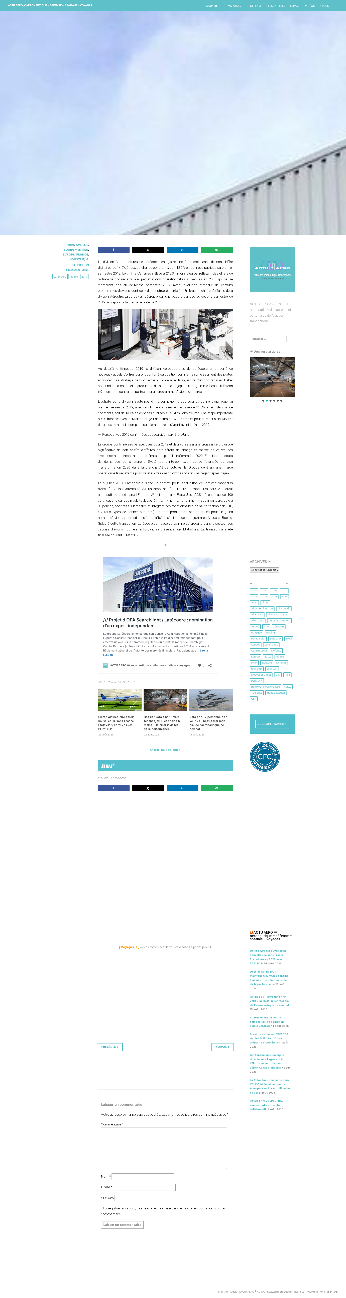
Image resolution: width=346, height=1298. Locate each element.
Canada (255, 644)
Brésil (289, 638)
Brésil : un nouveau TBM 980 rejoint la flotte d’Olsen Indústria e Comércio (269, 1038)
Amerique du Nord (279, 620)
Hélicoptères (276, 6)
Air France (257, 614)
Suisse (287, 687)
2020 (284, 590)
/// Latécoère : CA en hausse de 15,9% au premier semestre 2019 (167, 118)
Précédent (109, 1047)
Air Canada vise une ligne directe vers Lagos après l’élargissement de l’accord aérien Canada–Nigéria (268, 1061)
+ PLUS (324, 6)
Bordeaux (275, 638)
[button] (272, 377)
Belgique (256, 632)
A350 (254, 602)
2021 (254, 596)
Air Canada (284, 608)
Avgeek (82, 245)
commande (271, 644)
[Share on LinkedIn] (182, 250)
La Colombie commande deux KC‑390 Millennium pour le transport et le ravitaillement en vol (270, 1086)
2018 (264, 590)
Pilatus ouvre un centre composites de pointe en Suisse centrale (267, 1021)
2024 (285, 596)
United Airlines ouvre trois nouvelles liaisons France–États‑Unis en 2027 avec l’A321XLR (117, 723)
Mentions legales (228, 1292)
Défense (256, 6)
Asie (266, 626)
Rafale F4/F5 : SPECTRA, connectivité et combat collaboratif (266, 1105)
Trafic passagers (276, 693)
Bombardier (258, 638)
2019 (70, 245)
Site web (107, 1198)
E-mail (106, 1187)
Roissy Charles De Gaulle (265, 687)
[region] (272, 379)
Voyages (234, 6)
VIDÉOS (310, 6)
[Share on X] (148, 250)
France (82, 254)
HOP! (254, 663)
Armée (255, 626)
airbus (265, 602)
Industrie (212, 6)
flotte (268, 657)
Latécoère (60, 277)
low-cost (256, 669)
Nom (106, 1176)
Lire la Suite (66, 141)
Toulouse (256, 693)
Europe (68, 254)
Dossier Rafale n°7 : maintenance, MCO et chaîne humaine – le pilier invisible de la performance (163, 723)
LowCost (272, 669)
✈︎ (87, 259)
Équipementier (76, 250)
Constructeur (259, 650)
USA (253, 699)
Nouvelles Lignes (261, 675)
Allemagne (257, 620)
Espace (295, 6)
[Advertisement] (166, 839)
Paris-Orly (257, 681)
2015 (254, 590)
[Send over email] (217, 250)
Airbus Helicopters (262, 608)
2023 (274, 596)
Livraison (281, 663)
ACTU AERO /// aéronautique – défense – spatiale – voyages (50, 5)
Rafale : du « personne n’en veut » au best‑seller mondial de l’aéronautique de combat (208, 723)
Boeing (270, 632)
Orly (278, 675)
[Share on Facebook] (114, 250)
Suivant (222, 1047)
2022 (264, 596)
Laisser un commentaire (77, 268)
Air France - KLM (277, 614)
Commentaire (112, 1124)
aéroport (278, 626)
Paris (287, 675)
